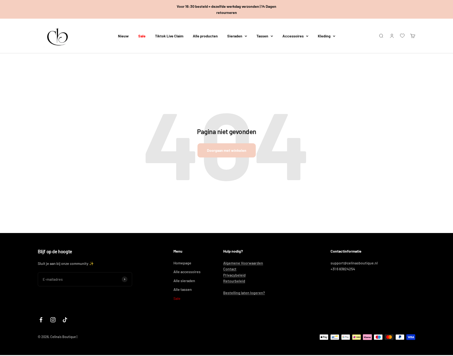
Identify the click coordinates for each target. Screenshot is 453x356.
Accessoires (293, 36)
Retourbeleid (234, 281)
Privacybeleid (234, 275)
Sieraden (234, 36)
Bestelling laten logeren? (244, 292)
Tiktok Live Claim (169, 36)
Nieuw (123, 36)
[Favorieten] (402, 36)
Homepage (182, 263)
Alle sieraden (184, 280)
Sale (142, 36)
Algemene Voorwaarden (243, 263)
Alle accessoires (187, 271)
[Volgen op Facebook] (41, 320)
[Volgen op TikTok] (65, 320)
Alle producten (205, 36)
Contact (229, 269)
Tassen (262, 36)
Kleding (324, 36)
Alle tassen (182, 289)
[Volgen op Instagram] (53, 320)
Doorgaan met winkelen (226, 150)
